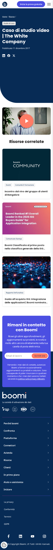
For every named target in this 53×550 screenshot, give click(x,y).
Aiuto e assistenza (13, 482)
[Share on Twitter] (13, 55)
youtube (32, 536)
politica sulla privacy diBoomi (31, 379)
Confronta (9, 430)
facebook (8, 536)
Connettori (9, 445)
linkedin (20, 536)
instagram (44, 536)
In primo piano (12, 474)
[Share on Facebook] (8, 55)
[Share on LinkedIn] (3, 55)
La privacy (8, 502)
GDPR (6, 524)
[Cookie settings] (4, 545)
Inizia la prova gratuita (31, 4)
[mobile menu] (49, 4)
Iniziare (8, 489)
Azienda (8, 452)
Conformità (9, 509)
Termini (7, 516)
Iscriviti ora (39, 355)
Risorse (8, 460)
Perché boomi (11, 423)
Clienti (7, 467)
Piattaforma (10, 438)
